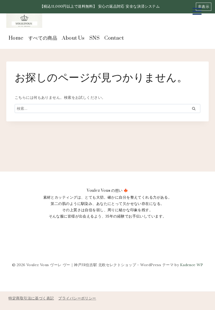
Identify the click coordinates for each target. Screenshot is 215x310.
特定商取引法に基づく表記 (31, 298)
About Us (73, 38)
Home (16, 38)
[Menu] (197, 11)
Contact (114, 38)
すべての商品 (42, 38)
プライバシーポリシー (77, 298)
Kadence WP (191, 264)
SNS (94, 38)
